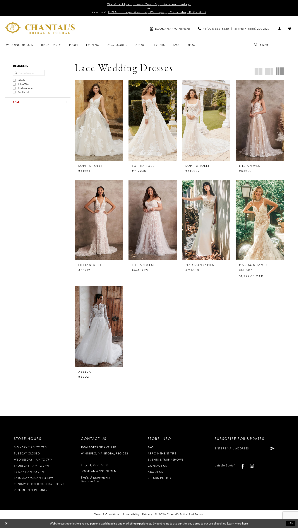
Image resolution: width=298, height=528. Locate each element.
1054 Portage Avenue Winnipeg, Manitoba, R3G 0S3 (104, 450)
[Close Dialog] (6, 523)
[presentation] (99, 120)
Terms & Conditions (107, 514)
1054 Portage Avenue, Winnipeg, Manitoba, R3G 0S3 (157, 12)
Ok (290, 523)
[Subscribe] (272, 448)
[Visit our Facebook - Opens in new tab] (243, 465)
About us (155, 471)
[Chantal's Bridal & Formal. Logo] (40, 27)
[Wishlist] (290, 28)
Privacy (147, 514)
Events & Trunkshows (165, 459)
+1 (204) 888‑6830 (95, 465)
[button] (279, 28)
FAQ (151, 447)
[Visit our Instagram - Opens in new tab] (252, 465)
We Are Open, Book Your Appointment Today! (149, 4)
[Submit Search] (254, 45)
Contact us (157, 465)
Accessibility (131, 514)
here (245, 523)
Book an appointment (99, 471)
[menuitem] (170, 29)
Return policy (159, 478)
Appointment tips (162, 453)
